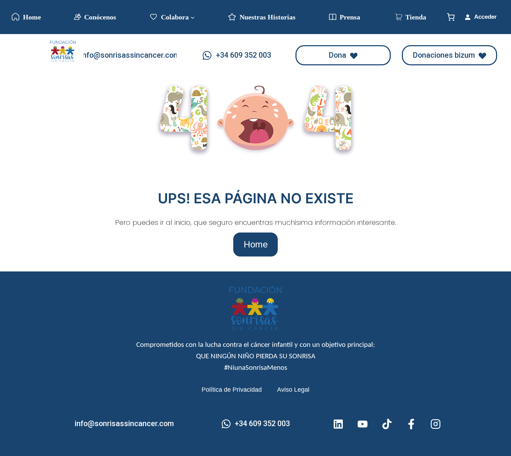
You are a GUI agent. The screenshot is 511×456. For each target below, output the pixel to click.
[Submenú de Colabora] (192, 17)
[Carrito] (451, 17)
